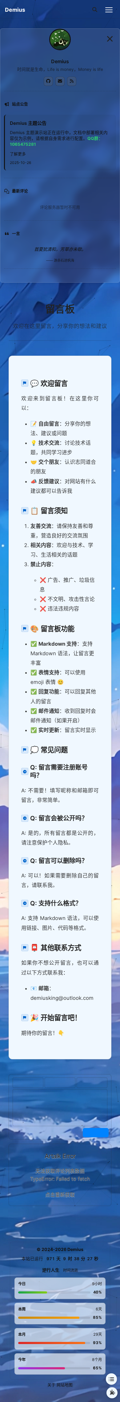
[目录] (111, 1379)
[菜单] (109, 10)
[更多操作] (112, 1392)
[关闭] (109, 38)
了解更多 (18, 154)
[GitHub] (48, 81)
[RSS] (71, 81)
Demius (15, 9)
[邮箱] (60, 81)
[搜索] (95, 10)
